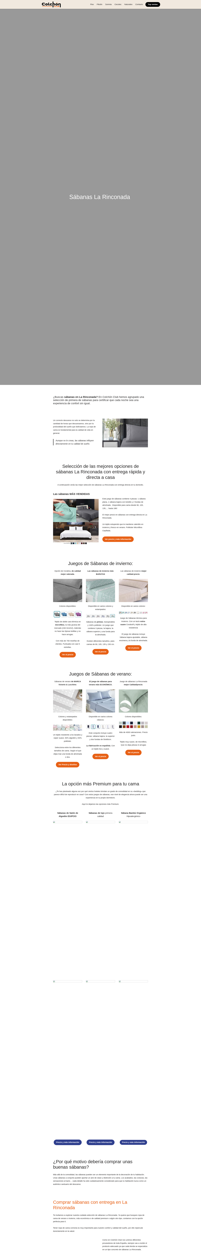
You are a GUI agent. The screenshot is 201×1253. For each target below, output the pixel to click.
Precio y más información (67, 1142)
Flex (92, 4)
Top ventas (153, 4)
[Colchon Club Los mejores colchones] (51, 4)
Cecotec (118, 4)
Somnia (108, 4)
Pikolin (99, 4)
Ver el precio (67, 655)
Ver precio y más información (118, 539)
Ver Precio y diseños (67, 765)
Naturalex (128, 4)
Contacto (139, 4)
